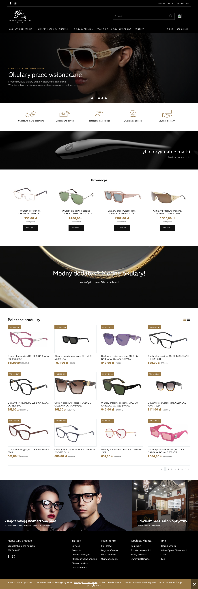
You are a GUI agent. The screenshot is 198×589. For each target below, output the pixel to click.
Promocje (76, 550)
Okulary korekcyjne (81, 554)
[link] (99, 68)
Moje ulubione (108, 554)
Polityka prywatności (141, 550)
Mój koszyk (106, 546)
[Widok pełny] (188, 320)
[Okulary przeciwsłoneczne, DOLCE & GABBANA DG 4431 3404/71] (122, 386)
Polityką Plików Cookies (85, 582)
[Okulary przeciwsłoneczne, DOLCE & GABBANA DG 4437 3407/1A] (122, 339)
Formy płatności (138, 554)
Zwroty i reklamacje (140, 559)
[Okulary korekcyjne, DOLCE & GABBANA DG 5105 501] (29, 386)
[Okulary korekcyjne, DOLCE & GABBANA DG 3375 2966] (29, 339)
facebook (8, 556)
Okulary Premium (80, 563)
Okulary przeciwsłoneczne (84, 559)
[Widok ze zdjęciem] (184, 320)
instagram (13, 556)
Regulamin (136, 546)
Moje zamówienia (109, 550)
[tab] (92, 98)
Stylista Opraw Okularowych (174, 550)
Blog (163, 559)
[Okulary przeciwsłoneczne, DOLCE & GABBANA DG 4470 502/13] (75, 386)
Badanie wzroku (168, 546)
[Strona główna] (20, 16)
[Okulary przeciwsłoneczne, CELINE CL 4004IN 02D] (169, 386)
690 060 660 (14, 550)
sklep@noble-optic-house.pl (21, 546)
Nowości (76, 546)
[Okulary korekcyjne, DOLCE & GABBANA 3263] (29, 433)
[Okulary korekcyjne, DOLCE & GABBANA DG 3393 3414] (75, 433)
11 (185, 469)
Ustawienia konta (109, 559)
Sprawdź (30, 228)
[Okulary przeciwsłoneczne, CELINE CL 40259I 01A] (75, 339)
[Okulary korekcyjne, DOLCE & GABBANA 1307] (122, 433)
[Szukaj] (171, 16)
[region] (99, 68)
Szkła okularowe (79, 567)
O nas (163, 554)
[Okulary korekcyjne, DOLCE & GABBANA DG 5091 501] (169, 339)
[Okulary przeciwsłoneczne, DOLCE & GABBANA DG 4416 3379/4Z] (169, 433)
